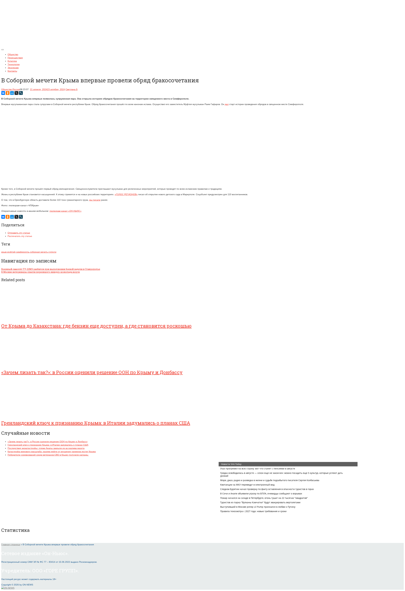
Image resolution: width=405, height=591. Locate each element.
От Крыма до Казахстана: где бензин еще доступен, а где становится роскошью (96, 326)
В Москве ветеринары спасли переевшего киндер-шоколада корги (40, 271)
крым (4, 252)
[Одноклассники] (7, 93)
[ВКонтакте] (3, 93)
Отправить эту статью (19, 233)
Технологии (14, 64)
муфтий (11, 252)
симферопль (22, 252)
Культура (12, 61)
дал (227, 104)
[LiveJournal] (21, 93)
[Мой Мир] (12, 93)
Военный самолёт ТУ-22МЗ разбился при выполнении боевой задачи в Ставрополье (50, 269)
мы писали (94, 200)
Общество (13, 54)
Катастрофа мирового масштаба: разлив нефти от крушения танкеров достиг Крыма (52, 451)
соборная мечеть (39, 252)
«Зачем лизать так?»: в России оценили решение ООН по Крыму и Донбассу (92, 372)
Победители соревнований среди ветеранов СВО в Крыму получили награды (48, 455)
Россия (16, 89)
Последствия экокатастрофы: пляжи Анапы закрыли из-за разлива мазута (46, 448)
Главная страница (10, 544)
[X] (16, 93)
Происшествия (15, 57)
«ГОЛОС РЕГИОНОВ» (126, 194)
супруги (52, 252)
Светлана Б (71, 89)
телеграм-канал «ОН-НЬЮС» (65, 211)
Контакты (12, 71)
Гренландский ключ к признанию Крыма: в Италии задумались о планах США (95, 423)
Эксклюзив (13, 67)
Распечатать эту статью (20, 236)
